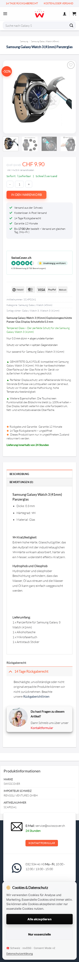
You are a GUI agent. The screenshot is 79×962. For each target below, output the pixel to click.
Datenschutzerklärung (19, 953)
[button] (5, 13)
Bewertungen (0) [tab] (21, 482)
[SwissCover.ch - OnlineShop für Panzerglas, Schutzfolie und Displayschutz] (39, 13)
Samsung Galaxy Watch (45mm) (45, 41)
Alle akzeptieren (39, 919)
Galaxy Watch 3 (30, 310)
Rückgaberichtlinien (36, 696)
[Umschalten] (10, 671)
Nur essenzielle (39, 934)
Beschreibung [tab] (19, 474)
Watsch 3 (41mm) (49, 310)
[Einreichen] (71, 25)
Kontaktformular (42, 728)
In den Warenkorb (26, 194)
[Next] (65, 96)
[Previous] (13, 96)
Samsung (24, 41)
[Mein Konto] (65, 13)
